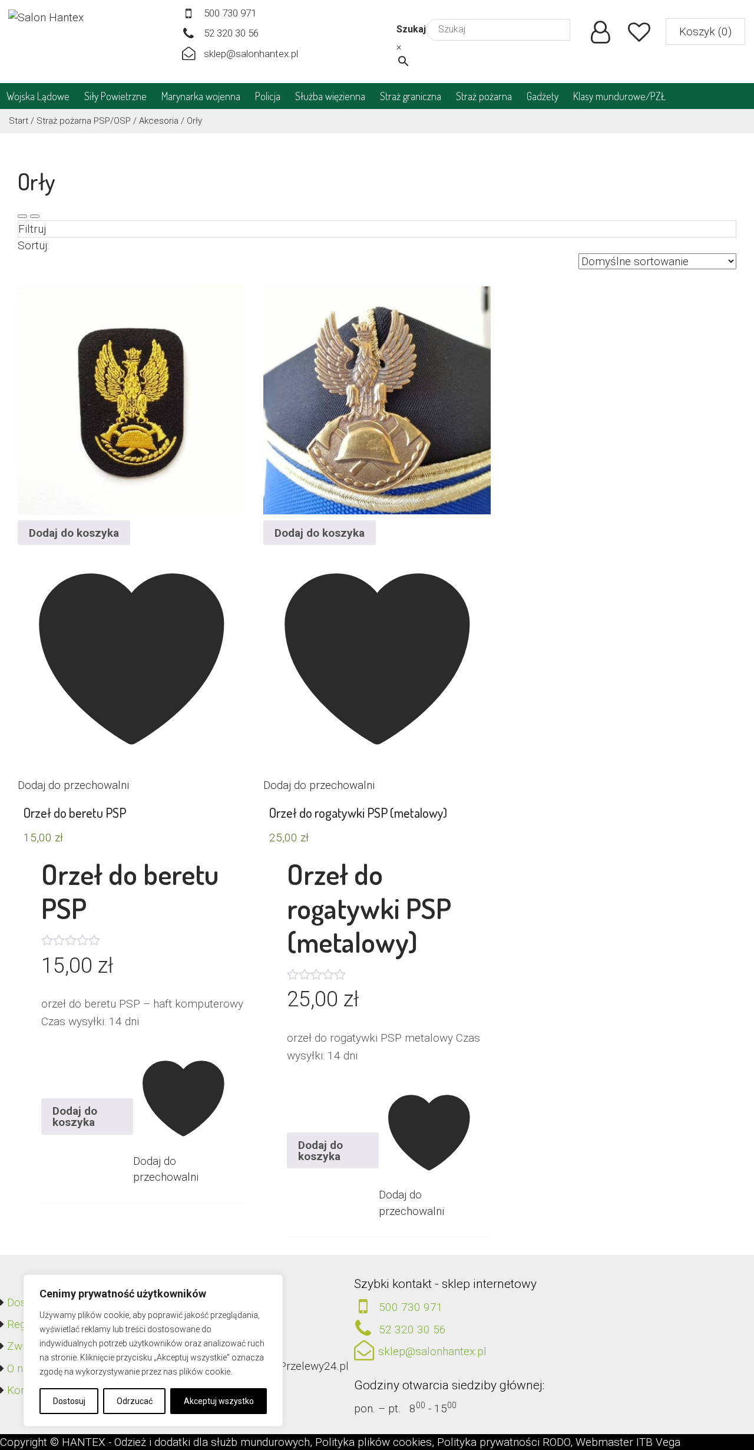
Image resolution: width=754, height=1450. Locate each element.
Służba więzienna (330, 96)
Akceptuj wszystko (219, 1401)
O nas (21, 1368)
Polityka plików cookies (373, 1442)
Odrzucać (135, 1401)
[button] (705, 31)
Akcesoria (158, 120)
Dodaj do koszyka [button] (74, 533)
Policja (267, 96)
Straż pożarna (484, 96)
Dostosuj (69, 1401)
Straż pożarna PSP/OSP (84, 120)
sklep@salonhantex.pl (251, 54)
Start (18, 120)
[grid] (22, 216)
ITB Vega (658, 1442)
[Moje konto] (600, 36)
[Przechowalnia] (639, 36)
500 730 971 (230, 13)
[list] (34, 216)
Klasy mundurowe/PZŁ (619, 96)
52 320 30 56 (231, 33)
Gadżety (542, 96)
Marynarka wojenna (200, 96)
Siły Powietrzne (115, 96)
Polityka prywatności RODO (503, 1442)
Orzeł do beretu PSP (75, 812)
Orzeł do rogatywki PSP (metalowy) (358, 812)
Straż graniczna (410, 96)
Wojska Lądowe (38, 96)
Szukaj (411, 29)
